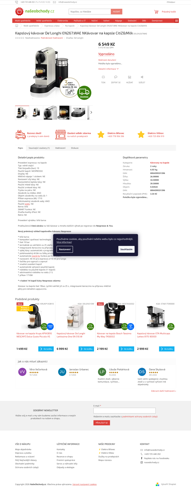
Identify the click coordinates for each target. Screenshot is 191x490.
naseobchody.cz (151, 462)
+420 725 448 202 (152, 454)
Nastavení (65, 249)
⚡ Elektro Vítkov (106, 453)
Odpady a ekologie (65, 467)
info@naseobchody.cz (154, 450)
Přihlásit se (102, 423)
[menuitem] (22, 20)
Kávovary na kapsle (159, 162)
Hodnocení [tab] (60, 148)
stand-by (36, 256)
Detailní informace (107, 68)
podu (27, 203)
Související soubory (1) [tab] (39, 148)
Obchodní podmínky (24, 463)
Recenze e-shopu (65, 456)
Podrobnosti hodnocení (52, 38)
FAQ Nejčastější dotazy (26, 460)
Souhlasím (126, 249)
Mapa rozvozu (105, 460)
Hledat (116, 11)
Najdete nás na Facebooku (156, 458)
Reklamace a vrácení (24, 456)
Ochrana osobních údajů (27, 467)
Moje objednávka (23, 449)
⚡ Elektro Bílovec (106, 449)
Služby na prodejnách (108, 456)
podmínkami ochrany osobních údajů (140, 416)
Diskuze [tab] (74, 148)
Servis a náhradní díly (67, 463)
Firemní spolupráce (66, 460)
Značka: (74, 38)
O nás (59, 453)
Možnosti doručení (107, 60)
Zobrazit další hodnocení (163, 391)
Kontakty (61, 449)
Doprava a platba (23, 453)
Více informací (64, 242)
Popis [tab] (20, 148)
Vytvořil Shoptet (168, 484)
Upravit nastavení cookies (85, 484)
